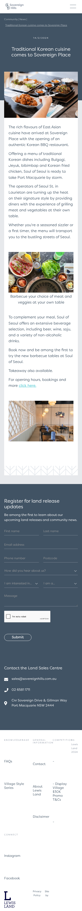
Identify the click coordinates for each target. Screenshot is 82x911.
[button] (73, 6)
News (22, 19)
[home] (14, 6)
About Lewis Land (37, 790)
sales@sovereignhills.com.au (34, 679)
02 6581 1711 (21, 690)
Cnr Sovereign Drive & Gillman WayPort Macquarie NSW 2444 (39, 703)
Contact (39, 764)
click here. (27, 386)
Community (11, 19)
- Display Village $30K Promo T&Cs (60, 792)
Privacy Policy (37, 893)
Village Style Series (14, 786)
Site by (47, 893)
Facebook (12, 878)
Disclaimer (41, 817)
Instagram (12, 856)
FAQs (8, 761)
